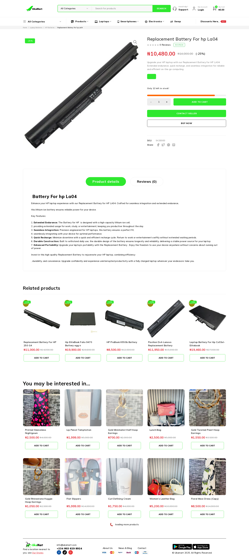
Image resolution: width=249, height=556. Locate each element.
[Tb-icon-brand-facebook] (59, 552)
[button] (135, 42)
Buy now (186, 123)
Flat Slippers (74, 498)
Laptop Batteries (36, 28)
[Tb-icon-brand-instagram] (70, 552)
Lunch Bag (155, 429)
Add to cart (200, 102)
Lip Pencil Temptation (79, 429)
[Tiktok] (65, 552)
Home (25, 28)
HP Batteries (50, 28)
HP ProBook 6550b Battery (80, 342)
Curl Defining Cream (119, 498)
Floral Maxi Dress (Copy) (205, 498)
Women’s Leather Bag (162, 498)
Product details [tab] (105, 181)
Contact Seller (187, 113)
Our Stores (37, 552)
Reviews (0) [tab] (147, 181)
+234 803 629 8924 (69, 548)
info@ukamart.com (67, 545)
